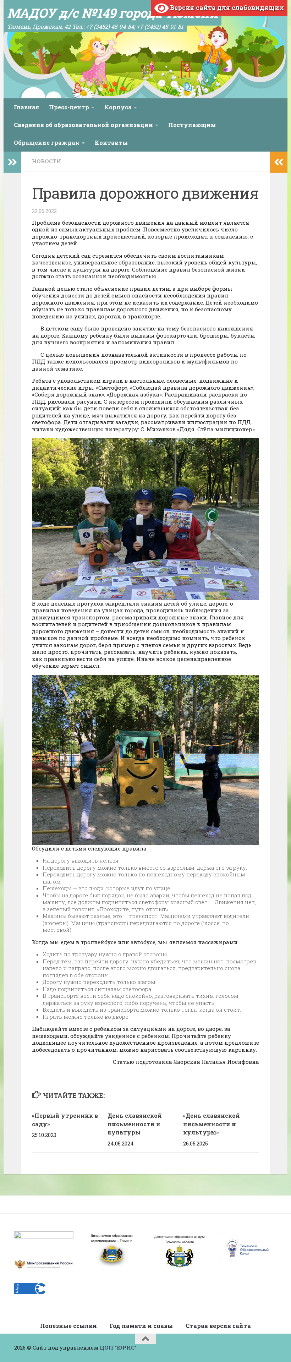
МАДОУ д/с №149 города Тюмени (112, 12)
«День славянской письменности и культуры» (211, 1124)
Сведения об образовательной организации (83, 124)
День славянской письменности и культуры (135, 1124)
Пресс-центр (69, 107)
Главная (26, 107)
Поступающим (192, 124)
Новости (46, 161)
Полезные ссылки (68, 1325)
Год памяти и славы (141, 1325)
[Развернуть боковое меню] (12, 162)
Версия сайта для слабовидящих (226, 7)
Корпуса (118, 107)
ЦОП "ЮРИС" (118, 1347)
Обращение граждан (46, 142)
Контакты (111, 142)
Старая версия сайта (218, 1325)
